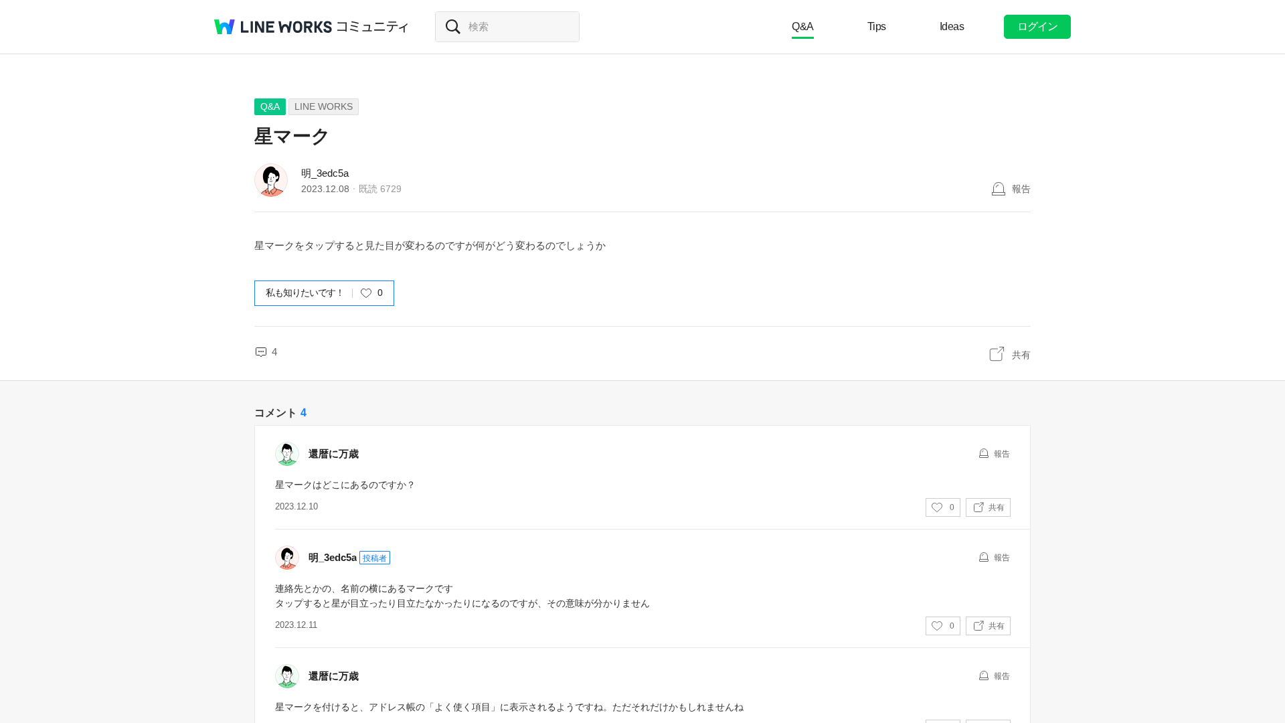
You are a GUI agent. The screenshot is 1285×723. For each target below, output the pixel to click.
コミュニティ (372, 27)
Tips (876, 26)
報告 (1021, 188)
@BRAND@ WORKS (273, 26)
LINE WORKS (323, 106)
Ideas (952, 26)
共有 (1021, 354)
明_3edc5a (325, 173)
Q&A (803, 26)
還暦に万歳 (334, 453)
